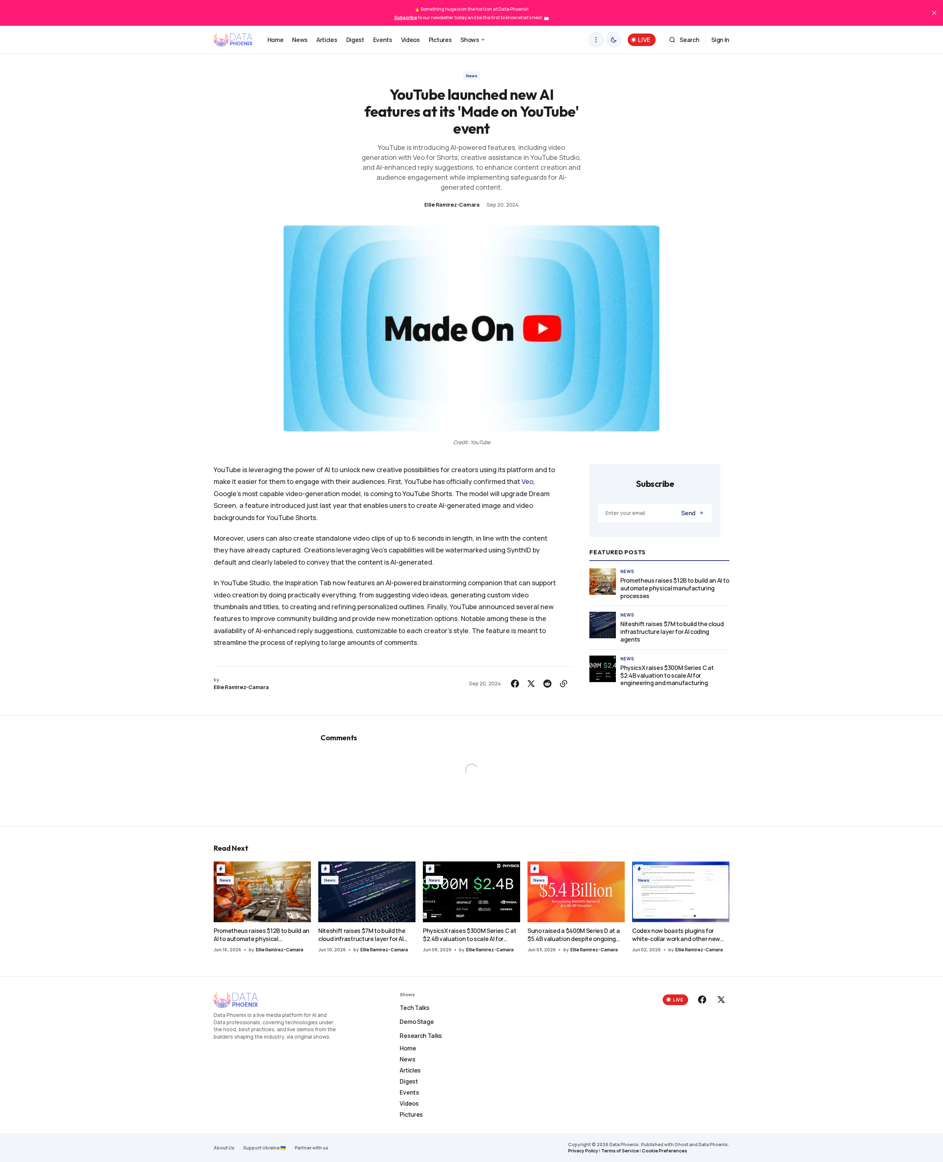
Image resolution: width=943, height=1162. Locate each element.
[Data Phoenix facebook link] (703, 999)
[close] (934, 13)
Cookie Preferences (664, 1151)
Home (408, 1048)
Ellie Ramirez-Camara (451, 204)
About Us (224, 1148)
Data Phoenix (713, 1144)
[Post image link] (602, 581)
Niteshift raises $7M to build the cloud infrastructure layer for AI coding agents (672, 631)
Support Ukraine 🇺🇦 (264, 1148)
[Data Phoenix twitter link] (720, 999)
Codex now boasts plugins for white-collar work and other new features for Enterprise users (676, 935)
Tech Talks (414, 1008)
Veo (527, 481)
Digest (409, 1081)
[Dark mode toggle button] (614, 40)
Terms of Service (620, 1151)
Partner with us (311, 1148)
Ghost (681, 1144)
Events (409, 1092)
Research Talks (421, 1036)
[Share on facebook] (515, 683)
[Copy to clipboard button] (563, 683)
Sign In (720, 40)
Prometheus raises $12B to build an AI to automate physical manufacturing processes (674, 588)
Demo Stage (417, 1022)
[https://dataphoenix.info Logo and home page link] (233, 39)
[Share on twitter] (531, 683)
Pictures (411, 1114)
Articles (410, 1070)
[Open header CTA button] (596, 40)
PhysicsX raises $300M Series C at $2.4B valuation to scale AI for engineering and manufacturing (667, 675)
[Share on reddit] (547, 683)
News (471, 75)
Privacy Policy (583, 1151)
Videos (409, 1103)
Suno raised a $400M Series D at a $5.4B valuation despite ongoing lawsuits (573, 935)
